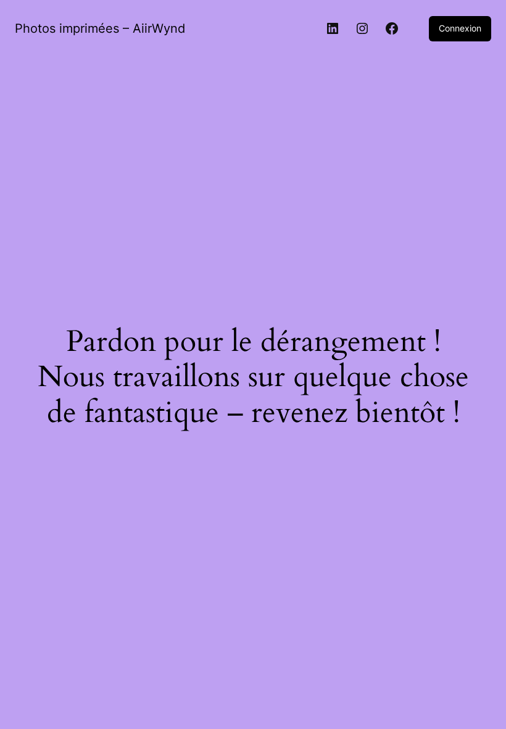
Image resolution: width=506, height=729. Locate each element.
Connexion (460, 28)
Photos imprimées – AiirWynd (100, 28)
